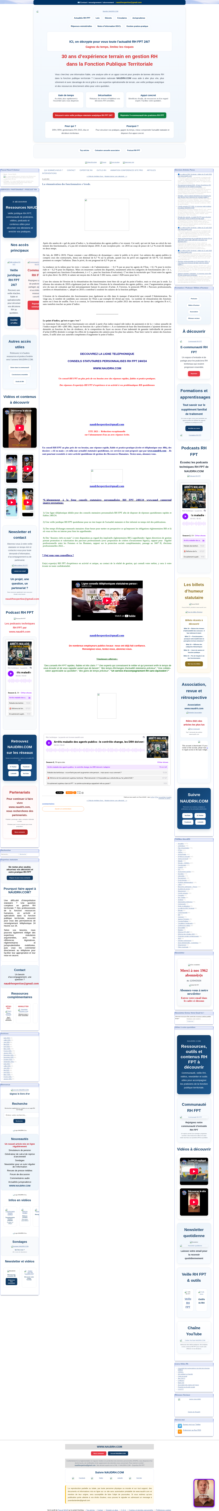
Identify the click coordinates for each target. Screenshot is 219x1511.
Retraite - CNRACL (184, 863)
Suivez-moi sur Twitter (192, 1424)
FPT (179, 869)
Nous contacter (20, 832)
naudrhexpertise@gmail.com (129, 2)
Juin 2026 (7, 1042)
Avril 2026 (7, 1046)
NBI (179, 914)
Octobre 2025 (8, 1059)
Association (194, 311)
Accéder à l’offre (14, 321)
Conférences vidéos (184, 925)
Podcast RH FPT (133, 150)
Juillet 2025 (7, 1066)
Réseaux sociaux (194, 318)
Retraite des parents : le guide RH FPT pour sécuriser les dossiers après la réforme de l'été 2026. (194, 217)
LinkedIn (13, 773)
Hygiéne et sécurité (184, 856)
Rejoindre (194, 373)
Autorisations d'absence (185, 902)
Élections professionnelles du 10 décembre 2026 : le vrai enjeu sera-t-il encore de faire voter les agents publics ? (194, 263)
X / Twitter (13, 767)
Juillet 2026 (7, 1040)
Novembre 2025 (9, 1057)
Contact (100, 1510)
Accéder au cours (194, 428)
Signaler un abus (112, 1510)
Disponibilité (181, 927)
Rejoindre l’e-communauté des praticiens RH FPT (142, 115)
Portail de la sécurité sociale (186, 1387)
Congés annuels (183, 893)
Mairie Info (181, 1382)
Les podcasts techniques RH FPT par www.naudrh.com (20, 627)
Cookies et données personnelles (141, 1510)
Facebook (26, 767)
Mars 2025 (7, 1074)
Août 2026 (7, 1038)
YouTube (26, 773)
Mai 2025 (7, 1070)
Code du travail (182, 1376)
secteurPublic (162, 797)
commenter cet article (164, 798)
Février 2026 (8, 1051)
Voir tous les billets (194, 664)
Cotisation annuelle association (107, 150)
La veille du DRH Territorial (186, 908)
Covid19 (180, 867)
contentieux (181, 846)
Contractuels (182, 904)
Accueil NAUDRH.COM (118, 1453)
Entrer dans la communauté (20, 367)
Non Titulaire (182, 897)
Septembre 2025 (9, 1061)
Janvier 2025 (8, 1079)
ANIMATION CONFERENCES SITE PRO (126, 170)
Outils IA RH (20, 381)
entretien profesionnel (184, 940)
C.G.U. (123, 1510)
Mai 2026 (7, 1044)
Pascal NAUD (63, 1510)
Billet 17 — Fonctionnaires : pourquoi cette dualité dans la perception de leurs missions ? (194, 639)
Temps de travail (183, 858)
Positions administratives (185, 882)
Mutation (180, 930)
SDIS (179, 938)
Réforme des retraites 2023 (186, 934)
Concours (181, 917)
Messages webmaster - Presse (187, 886)
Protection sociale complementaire (188, 936)
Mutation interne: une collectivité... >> (116, 176)
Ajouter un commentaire (63, 809)
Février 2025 (8, 1076)
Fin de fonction (182, 880)
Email (176, 1018)
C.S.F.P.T (181, 1389)
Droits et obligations (184, 906)
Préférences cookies (163, 1510)
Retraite (180, 910)
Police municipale (183, 947)
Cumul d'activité (182, 912)
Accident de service (184, 889)
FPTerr (156, 797)
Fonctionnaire (182, 865)
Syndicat (180, 899)
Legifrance (181, 1380)
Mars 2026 (7, 1048)
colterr (180, 884)
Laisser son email (20, 571)
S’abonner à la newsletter (11, 1281)
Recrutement (182, 878)
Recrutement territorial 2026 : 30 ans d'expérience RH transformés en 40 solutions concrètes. (194, 185)
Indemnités (181, 876)
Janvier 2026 (8, 1053)
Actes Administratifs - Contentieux (188, 942)
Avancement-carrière (184, 871)
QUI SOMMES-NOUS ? (53, 170)
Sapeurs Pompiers (183, 919)
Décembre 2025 (9, 1055)
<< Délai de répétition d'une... (95, 176)
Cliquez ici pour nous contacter (19, 878)
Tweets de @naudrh (194, 1412)
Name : (6, 174)
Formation (181, 895)
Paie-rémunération (183, 848)
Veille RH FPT (188, 1303)
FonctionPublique (183, 921)
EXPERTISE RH (86, 170)
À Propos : (7, 181)
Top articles (84, 150)
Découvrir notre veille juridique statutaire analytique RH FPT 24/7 (83, 115)
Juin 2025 (7, 1068)
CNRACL (181, 1372)
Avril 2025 (7, 1072)
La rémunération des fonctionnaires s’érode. (66, 184)
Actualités (168, 797)
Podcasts (194, 298)
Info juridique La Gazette (185, 1374)
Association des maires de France (188, 1385)
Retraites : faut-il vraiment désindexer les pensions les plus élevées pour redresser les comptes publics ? (194, 196)
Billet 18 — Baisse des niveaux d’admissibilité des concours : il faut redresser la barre (194, 631)
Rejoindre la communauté (37, 305)
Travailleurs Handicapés (185, 923)
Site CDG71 (181, 1378)
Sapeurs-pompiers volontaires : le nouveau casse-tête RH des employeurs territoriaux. (194, 274)
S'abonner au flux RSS (192, 1430)
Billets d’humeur (193, 305)
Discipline (181, 874)
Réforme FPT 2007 (184, 932)
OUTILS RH (101, 170)
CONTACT (71, 170)
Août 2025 (7, 1064)
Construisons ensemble (20, 374)
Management (182, 891)
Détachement (182, 945)
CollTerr (152, 797)
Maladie (180, 861)
